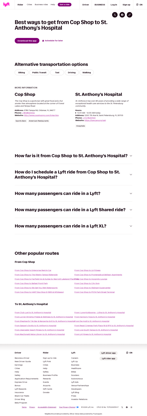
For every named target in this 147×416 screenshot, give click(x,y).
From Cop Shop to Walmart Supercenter (92, 287)
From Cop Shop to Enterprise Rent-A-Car (33, 270)
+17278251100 (89, 118)
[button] (73, 155)
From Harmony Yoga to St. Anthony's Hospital (94, 317)
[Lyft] (6, 4)
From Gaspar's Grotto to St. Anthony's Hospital (35, 325)
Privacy (32, 407)
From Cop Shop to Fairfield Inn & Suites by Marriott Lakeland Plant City (47, 279)
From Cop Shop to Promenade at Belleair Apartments (98, 274)
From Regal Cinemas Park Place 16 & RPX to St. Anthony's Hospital (104, 325)
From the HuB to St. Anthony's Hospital (91, 321)
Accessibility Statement (47, 407)
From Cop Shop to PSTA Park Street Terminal (94, 292)
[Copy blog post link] (129, 15)
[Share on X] (115, 15)
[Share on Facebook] (122, 15)
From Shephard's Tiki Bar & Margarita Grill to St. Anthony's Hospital (45, 321)
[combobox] (139, 4)
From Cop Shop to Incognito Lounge (90, 279)
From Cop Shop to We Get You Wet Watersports (36, 287)
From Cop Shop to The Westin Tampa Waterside (36, 274)
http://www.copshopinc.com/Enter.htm (41, 115)
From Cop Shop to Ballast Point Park (31, 283)
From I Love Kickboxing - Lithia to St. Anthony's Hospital (99, 312)
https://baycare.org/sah (95, 120)
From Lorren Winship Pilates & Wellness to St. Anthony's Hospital (44, 317)
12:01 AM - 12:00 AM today (88, 113)
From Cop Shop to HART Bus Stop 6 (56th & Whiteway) (39, 292)
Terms (24, 407)
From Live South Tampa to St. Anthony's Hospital (96, 330)
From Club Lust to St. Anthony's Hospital (33, 312)
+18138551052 (28, 113)
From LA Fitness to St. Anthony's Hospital (92, 334)
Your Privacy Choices (67, 407)
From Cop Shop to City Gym (86, 283)
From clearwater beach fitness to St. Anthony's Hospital (39, 330)
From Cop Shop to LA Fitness (87, 270)
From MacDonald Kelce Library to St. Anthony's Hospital (40, 334)
